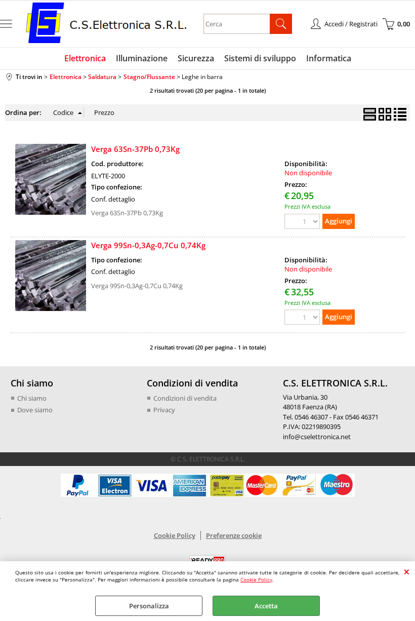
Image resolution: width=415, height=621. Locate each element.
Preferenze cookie (234, 535)
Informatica (328, 58)
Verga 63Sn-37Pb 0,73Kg (135, 149)
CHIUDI (406, 571)
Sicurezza (196, 58)
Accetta (266, 605)
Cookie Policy (256, 579)
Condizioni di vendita (185, 398)
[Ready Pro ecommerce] (207, 560)
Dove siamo (35, 409)
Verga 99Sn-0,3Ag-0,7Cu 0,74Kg (148, 245)
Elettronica (85, 58)
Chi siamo (32, 398)
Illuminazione (142, 58)
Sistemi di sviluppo (260, 58)
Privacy (164, 409)
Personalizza (149, 605)
